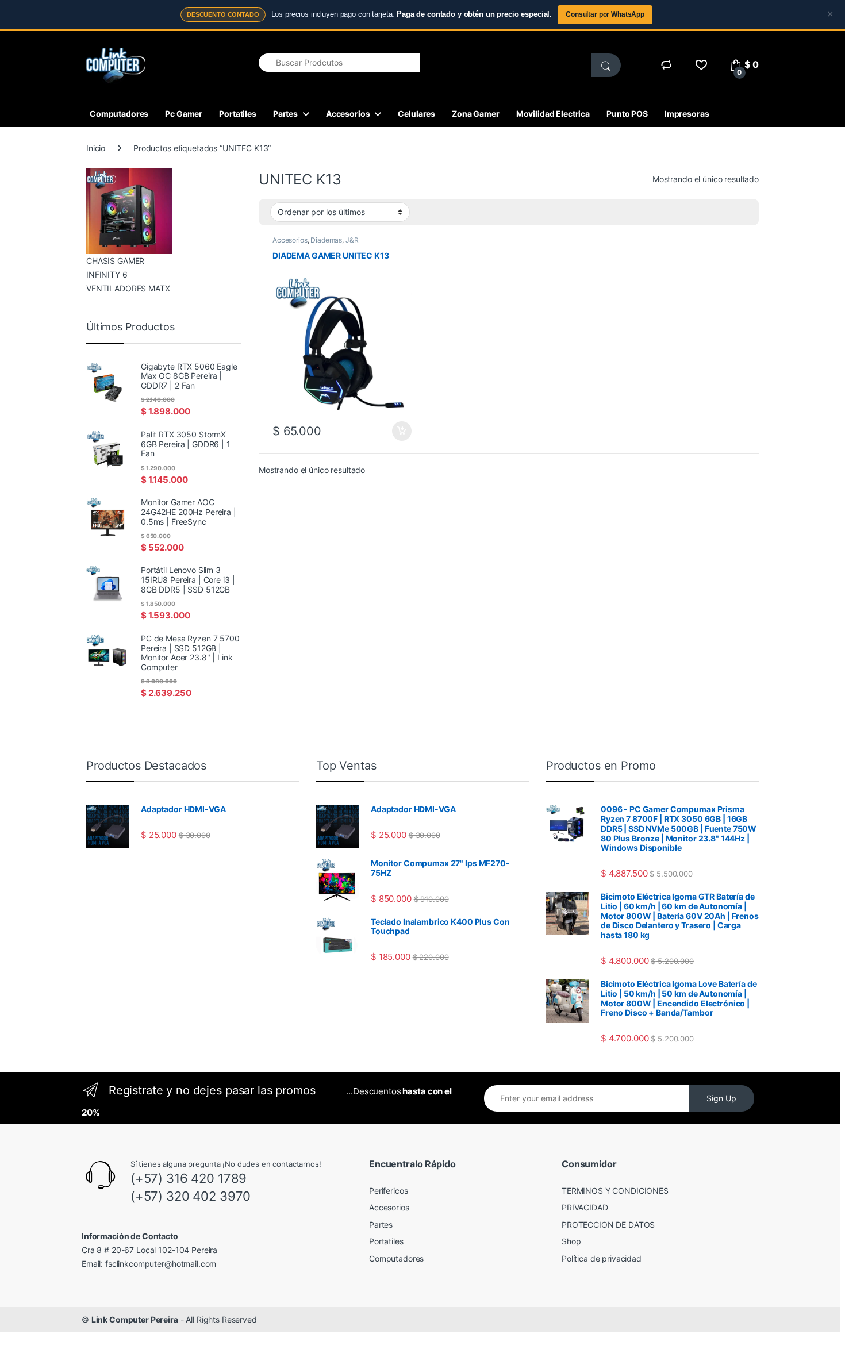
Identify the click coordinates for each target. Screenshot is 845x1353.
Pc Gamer (183, 113)
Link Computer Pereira (134, 1319)
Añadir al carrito (400, 431)
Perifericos (388, 1191)
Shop (571, 1241)
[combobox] (339, 62)
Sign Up (721, 1098)
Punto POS (627, 113)
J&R (352, 240)
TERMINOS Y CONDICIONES (615, 1191)
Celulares (416, 113)
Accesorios (348, 113)
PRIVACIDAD (585, 1207)
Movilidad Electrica (553, 113)
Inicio (95, 148)
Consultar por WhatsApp (605, 14)
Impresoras (687, 113)
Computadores (119, 113)
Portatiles (237, 113)
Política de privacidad (602, 1258)
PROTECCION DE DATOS (608, 1224)
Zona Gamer (476, 113)
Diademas (326, 240)
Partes (285, 113)
